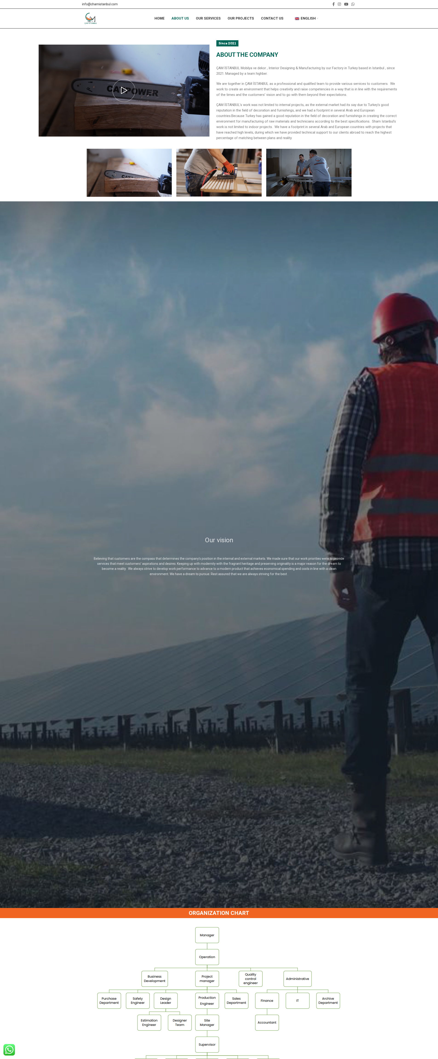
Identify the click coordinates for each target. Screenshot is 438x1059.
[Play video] (124, 91)
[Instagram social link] (339, 4)
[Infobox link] (100, 4)
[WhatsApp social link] (353, 4)
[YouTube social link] (346, 4)
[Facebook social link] (333, 4)
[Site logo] (90, 18)
